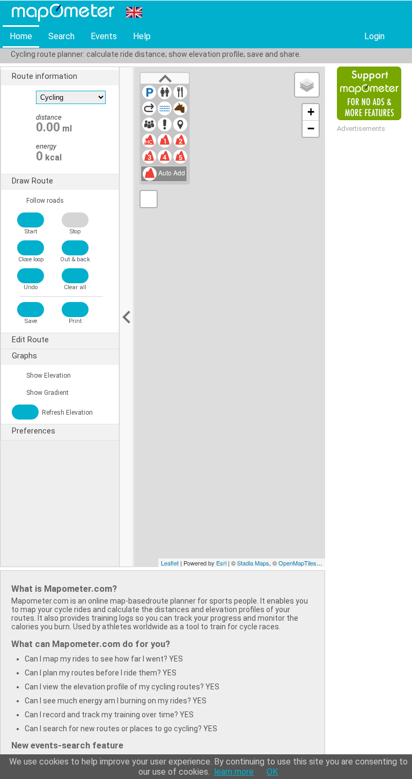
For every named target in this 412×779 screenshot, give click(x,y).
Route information (44, 76)
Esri (221, 562)
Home (21, 36)
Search (61, 36)
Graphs (24, 356)
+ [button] (310, 112)
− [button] (310, 128)
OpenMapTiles (297, 562)
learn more (234, 772)
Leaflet (170, 562)
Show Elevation (48, 375)
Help (142, 36)
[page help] (400, 37)
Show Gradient (47, 392)
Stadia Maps (253, 562)
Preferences (33, 431)
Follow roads (44, 200)
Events (104, 36)
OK (272, 772)
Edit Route (30, 339)
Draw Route (32, 181)
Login (374, 36)
